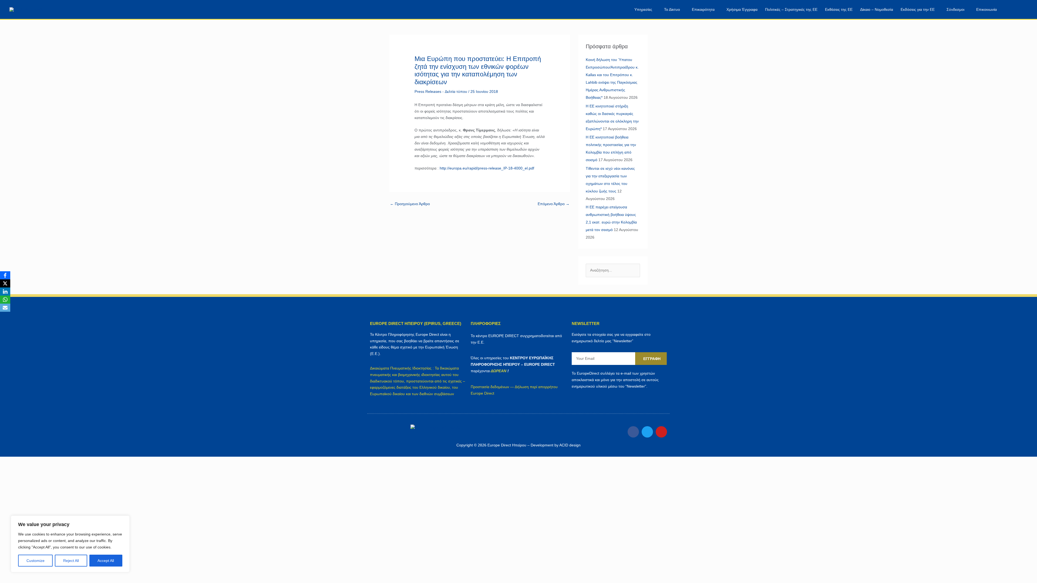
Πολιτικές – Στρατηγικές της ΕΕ (791, 9)
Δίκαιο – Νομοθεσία (876, 9)
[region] (70, 544)
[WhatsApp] (5, 300)
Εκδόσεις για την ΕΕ (918, 9)
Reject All (71, 560)
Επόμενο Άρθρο (554, 204)
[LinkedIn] (5, 291)
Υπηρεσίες (643, 9)
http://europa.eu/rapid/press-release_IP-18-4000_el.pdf (487, 168)
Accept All (105, 560)
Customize (35, 560)
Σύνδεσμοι (955, 9)
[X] (5, 283)
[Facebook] (5, 275)
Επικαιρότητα (703, 9)
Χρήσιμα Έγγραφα (741, 9)
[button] (1012, 9)
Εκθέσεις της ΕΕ (839, 9)
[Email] (5, 308)
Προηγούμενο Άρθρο (410, 204)
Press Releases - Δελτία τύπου (441, 91)
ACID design (570, 445)
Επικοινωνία (986, 9)
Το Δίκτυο (672, 9)
